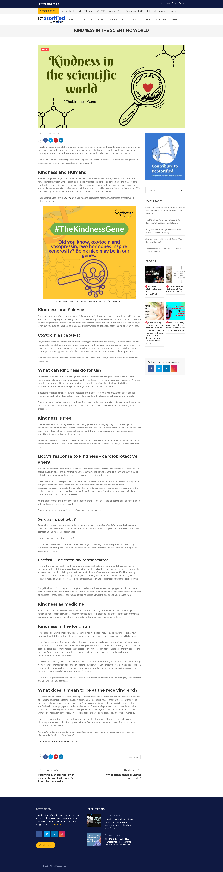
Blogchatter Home (49, 3)
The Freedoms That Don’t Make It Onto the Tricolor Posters (163, 250)
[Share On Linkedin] (61, 140)
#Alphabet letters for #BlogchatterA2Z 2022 (84, 11)
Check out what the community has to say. (58, 741)
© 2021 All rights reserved (54, 865)
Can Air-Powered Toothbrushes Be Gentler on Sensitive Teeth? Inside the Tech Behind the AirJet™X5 (165, 210)
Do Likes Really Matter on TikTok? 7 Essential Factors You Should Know (175, 326)
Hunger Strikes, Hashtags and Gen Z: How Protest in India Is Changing (163, 231)
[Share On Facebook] (45, 140)
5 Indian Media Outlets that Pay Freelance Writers (175, 289)
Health (44, 49)
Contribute (165, 3)
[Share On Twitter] (50, 140)
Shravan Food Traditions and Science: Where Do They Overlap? (164, 240)
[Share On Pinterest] (56, 140)
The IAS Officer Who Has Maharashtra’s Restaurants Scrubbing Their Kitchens (162, 221)
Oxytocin (69, 197)
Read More (55, 824)
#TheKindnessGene (131, 757)
